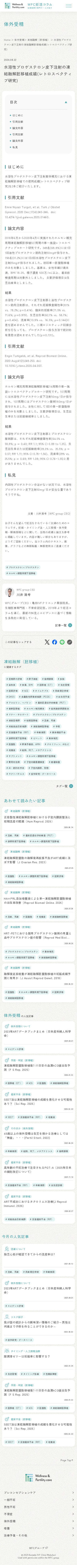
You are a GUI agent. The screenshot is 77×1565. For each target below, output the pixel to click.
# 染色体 (11, 684)
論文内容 (17, 128)
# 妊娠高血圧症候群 (16, 726)
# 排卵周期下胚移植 (16, 738)
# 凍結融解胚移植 (40, 726)
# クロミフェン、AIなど (57, 744)
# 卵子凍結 (32, 678)
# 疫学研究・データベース (42, 773)
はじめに (17, 115)
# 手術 (56, 726)
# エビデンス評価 (14, 1049)
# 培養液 (11, 750)
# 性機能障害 (50, 1373)
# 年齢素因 (39, 732)
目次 (13, 102)
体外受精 (19, 39)
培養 (7, 1528)
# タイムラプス (41, 690)
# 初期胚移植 (31, 720)
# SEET (10, 1117)
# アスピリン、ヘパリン (19, 702)
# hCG (25, 690)
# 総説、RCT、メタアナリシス (35, 750)
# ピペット (36, 738)
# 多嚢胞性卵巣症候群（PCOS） (35, 696)
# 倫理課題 (47, 678)
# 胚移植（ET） (45, 684)
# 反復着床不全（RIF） (18, 732)
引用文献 (17, 121)
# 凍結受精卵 (13, 720)
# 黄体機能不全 (58, 732)
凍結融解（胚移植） (38, 39)
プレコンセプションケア (20, 1493)
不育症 (8, 1514)
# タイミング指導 (30, 1373)
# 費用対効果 (13, 762)
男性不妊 (10, 1507)
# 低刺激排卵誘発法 (59, 708)
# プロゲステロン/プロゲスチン (23, 567)
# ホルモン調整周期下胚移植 (21, 573)
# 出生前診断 (55, 1185)
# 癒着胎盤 (54, 762)
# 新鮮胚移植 (13, 708)
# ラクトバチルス (15, 773)
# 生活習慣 (63, 684)
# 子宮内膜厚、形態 (39, 767)
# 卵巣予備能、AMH (30, 744)
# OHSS (11, 696)
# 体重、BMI (26, 684)
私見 (15, 147)
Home (7, 39)
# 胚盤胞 (11, 744)
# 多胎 (61, 678)
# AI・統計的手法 (15, 767)
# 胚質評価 (12, 690)
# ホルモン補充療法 (34, 708)
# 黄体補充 (52, 738)
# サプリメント (14, 756)
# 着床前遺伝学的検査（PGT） (51, 702)
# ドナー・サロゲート (18, 714)
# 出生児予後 (62, 696)
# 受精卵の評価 (14, 678)
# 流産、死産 (48, 720)
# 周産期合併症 (61, 690)
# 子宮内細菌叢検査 (34, 762)
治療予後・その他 (15, 1535)
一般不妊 (10, 1500)
